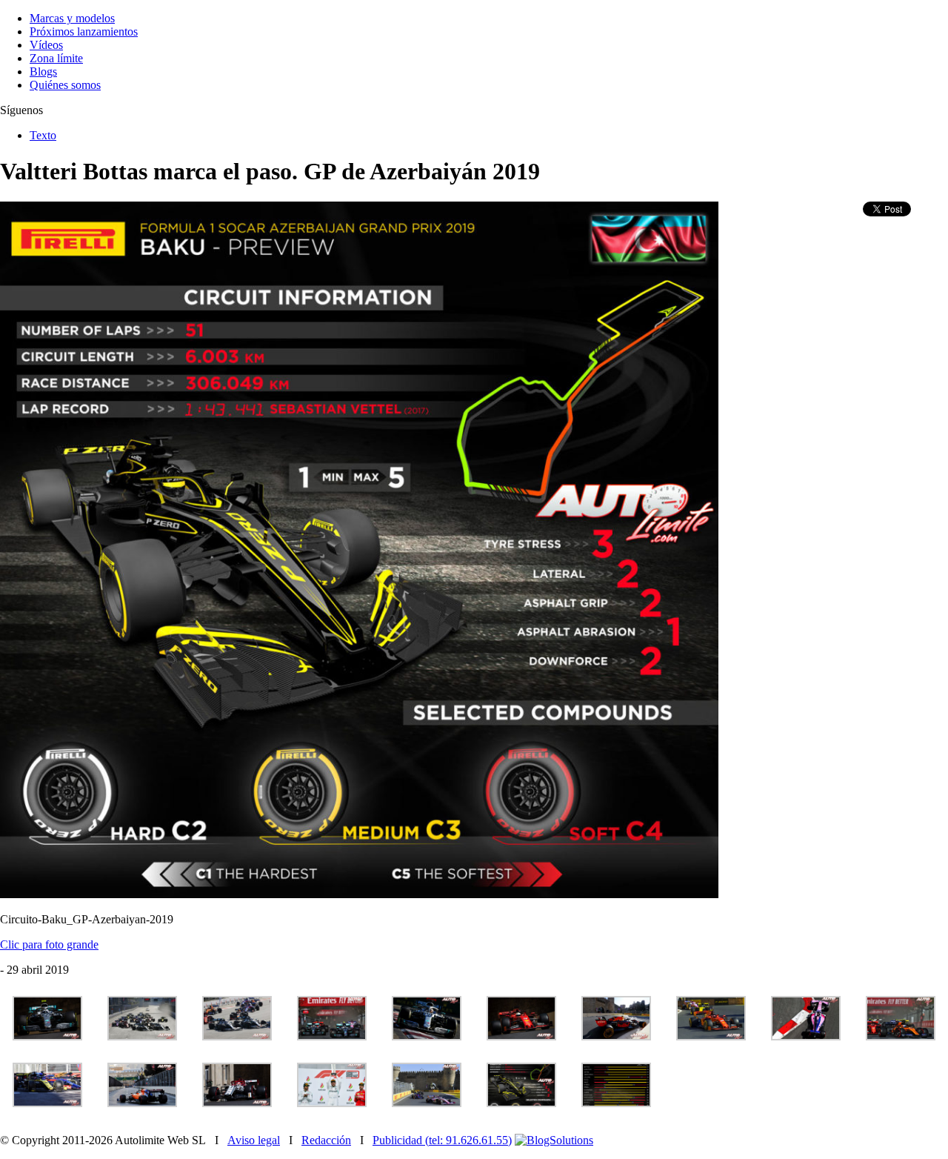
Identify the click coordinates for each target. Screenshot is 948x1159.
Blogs (43, 71)
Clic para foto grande (49, 944)
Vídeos (46, 45)
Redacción (326, 1140)
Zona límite (56, 58)
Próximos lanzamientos (84, 31)
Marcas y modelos (72, 18)
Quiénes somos (65, 85)
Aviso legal (253, 1140)
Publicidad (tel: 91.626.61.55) (442, 1140)
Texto (43, 135)
